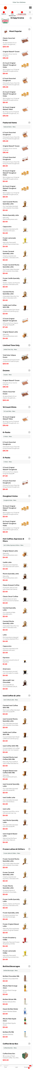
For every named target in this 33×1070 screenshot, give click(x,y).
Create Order (22, 13)
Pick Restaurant (12, 13)
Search (4, 13)
